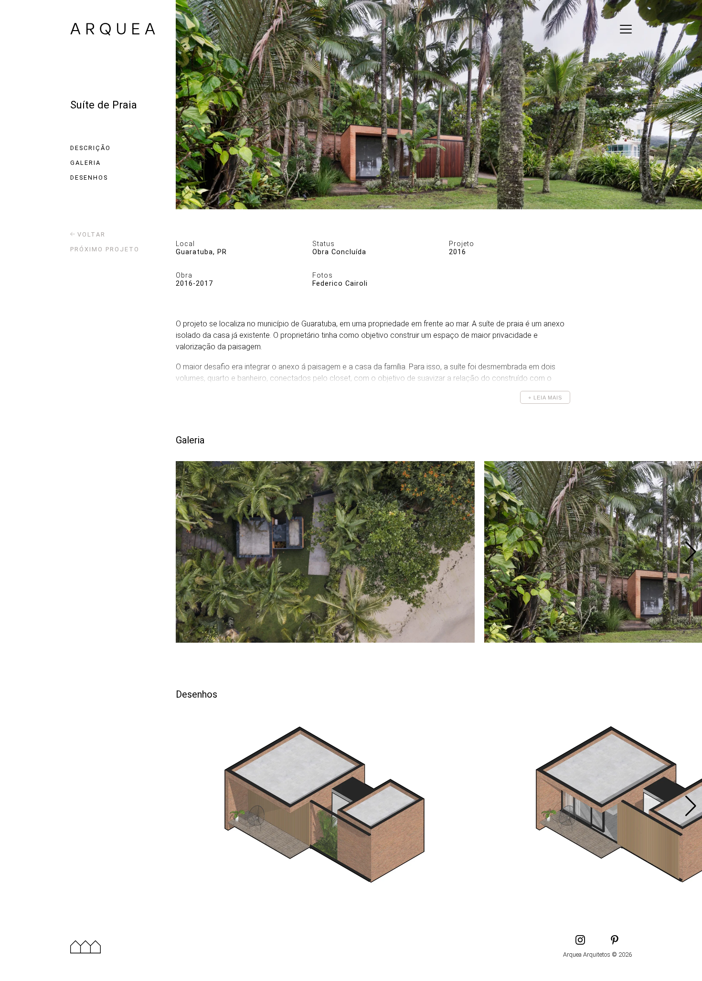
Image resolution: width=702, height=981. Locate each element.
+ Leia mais (545, 397)
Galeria (85, 162)
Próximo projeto (104, 249)
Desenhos (89, 177)
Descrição (90, 147)
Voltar (90, 234)
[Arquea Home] (112, 30)
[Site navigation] (626, 29)
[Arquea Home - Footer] (85, 946)
